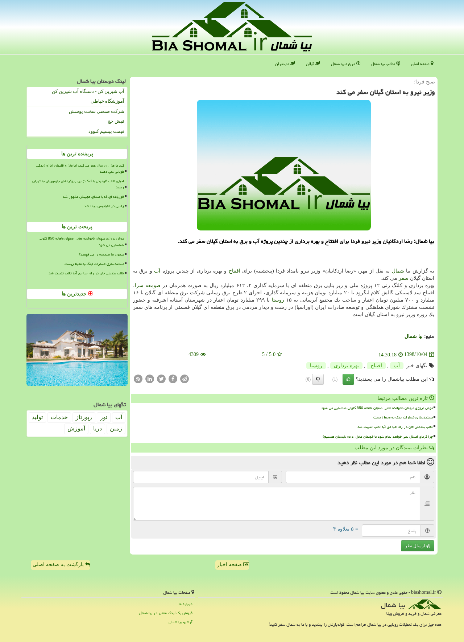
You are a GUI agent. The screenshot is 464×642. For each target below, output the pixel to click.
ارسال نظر (415, 545)
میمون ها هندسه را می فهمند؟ (101, 254)
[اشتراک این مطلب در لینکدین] (150, 378)
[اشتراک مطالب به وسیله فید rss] (138, 378)
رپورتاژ (84, 417)
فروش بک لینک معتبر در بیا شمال (165, 613)
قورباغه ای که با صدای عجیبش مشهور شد (93, 196)
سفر (404, 278)
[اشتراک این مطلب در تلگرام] (184, 378)
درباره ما (185, 604)
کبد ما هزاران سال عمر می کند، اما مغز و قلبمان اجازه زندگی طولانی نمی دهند (80, 168)
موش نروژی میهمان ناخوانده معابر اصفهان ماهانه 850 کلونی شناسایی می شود (377, 408)
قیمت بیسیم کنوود (106, 131)
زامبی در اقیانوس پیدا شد (104, 206)
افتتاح (234, 271)
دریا (97, 428)
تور (103, 417)
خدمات (59, 417)
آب (157, 271)
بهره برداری (346, 365)
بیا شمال (414, 336)
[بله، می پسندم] (348, 379)
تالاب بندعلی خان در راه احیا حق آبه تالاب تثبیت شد (395, 426)
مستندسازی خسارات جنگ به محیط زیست (403, 417)
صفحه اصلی (421, 64)
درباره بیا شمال (343, 64)
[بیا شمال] (232, 26)
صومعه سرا (148, 285)
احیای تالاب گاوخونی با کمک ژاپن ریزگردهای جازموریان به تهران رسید (78, 184)
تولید (37, 417)
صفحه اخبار (230, 564)
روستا (278, 300)
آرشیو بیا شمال (180, 622)
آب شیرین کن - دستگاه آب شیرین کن (88, 91)
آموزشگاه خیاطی (107, 101)
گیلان (310, 64)
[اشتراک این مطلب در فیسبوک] (173, 378)
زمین (116, 428)
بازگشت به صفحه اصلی (59, 564)
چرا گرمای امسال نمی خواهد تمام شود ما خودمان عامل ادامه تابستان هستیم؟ (378, 436)
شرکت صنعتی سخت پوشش (96, 111)
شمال (398, 271)
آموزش (76, 428)
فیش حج (116, 121)
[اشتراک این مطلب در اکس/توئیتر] (161, 378)
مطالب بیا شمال (383, 64)
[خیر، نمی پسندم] (318, 379)
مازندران (282, 64)
